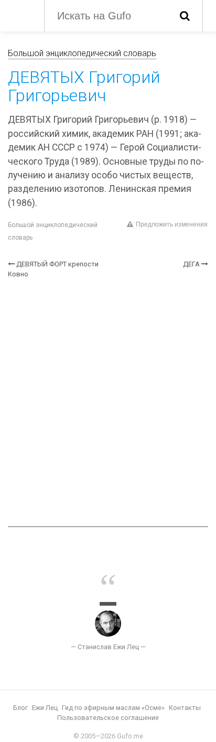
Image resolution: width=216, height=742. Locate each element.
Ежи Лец (45, 708)
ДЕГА (191, 264)
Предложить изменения (172, 224)
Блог (20, 708)
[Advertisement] (108, 403)
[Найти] (184, 15)
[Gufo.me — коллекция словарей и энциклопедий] (20, 14)
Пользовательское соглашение (108, 718)
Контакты (185, 708)
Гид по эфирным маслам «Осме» (113, 708)
